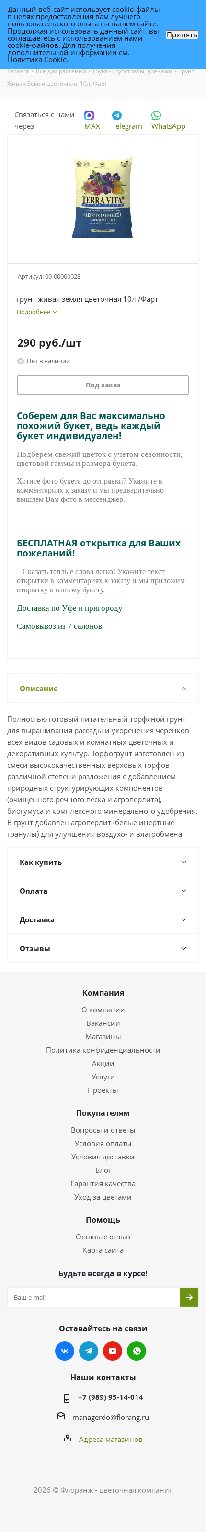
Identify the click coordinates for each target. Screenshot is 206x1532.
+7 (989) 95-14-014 (110, 1397)
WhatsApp (168, 126)
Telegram (127, 126)
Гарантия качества (103, 1183)
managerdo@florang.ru (110, 1417)
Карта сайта (103, 1250)
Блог (103, 1170)
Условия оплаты (103, 1143)
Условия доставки (103, 1156)
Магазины (103, 1036)
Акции (103, 1063)
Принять (182, 34)
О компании (103, 1009)
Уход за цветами (103, 1197)
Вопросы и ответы (103, 1130)
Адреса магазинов (111, 1439)
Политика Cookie (37, 59)
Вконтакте (64, 1351)
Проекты (103, 1090)
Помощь (103, 1219)
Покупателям (103, 1113)
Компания (103, 992)
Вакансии (103, 1023)
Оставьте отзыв (103, 1236)
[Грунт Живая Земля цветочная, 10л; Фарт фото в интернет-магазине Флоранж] (103, 195)
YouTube (112, 1351)
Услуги (103, 1076)
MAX (92, 126)
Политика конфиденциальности (103, 1050)
